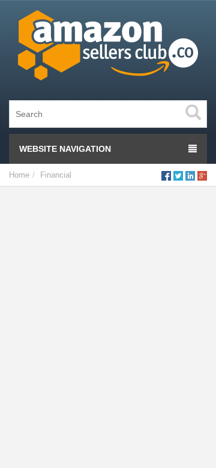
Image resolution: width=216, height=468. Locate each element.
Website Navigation (65, 149)
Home (19, 174)
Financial (55, 174)
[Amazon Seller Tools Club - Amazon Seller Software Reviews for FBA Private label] (108, 48)
